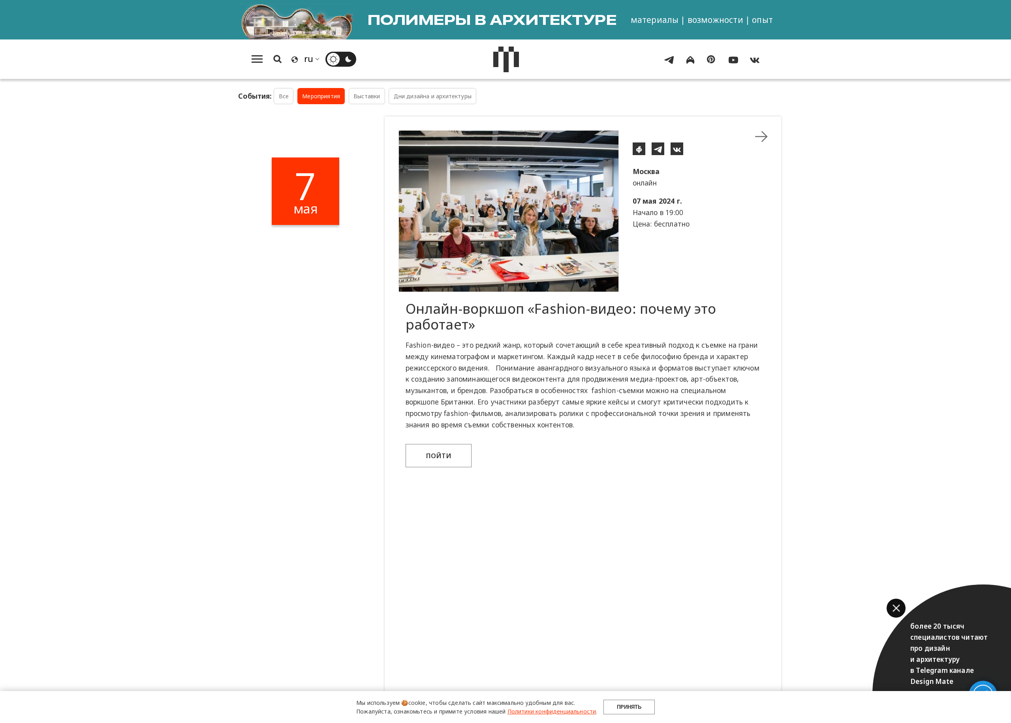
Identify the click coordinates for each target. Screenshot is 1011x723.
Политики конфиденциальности (551, 711)
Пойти (439, 455)
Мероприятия (321, 96)
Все (284, 96)
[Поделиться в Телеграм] (658, 148)
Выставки (366, 96)
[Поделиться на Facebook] (639, 148)
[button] (896, 608)
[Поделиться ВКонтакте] (677, 148)
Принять (629, 707)
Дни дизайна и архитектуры (433, 96)
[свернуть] (761, 136)
